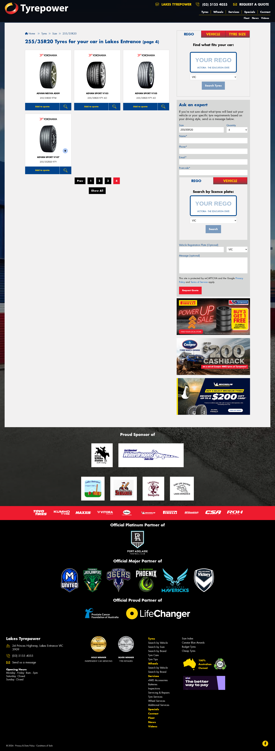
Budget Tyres (189, 646)
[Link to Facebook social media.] (265, 744)
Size (181, 125)
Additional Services (158, 705)
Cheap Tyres (188, 651)
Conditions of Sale (44, 745)
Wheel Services (156, 701)
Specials (249, 12)
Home (31, 33)
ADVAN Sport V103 (97, 93)
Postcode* (184, 168)
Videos (265, 18)
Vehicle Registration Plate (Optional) (198, 245)
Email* (183, 157)
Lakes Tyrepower (175, 4)
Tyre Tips (153, 659)
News (255, 18)
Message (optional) (189, 255)
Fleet (246, 18)
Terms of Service (199, 282)
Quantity (231, 125)
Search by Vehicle (158, 642)
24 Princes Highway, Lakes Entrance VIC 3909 (37, 647)
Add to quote (42, 106)
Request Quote (190, 290)
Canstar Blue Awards (193, 642)
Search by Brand (157, 651)
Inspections (154, 688)
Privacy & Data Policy (25, 745)
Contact (265, 12)
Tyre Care (153, 655)
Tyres (204, 12)
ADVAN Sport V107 (48, 157)
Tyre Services (155, 696)
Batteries (152, 684)
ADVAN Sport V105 (146, 93)
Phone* (183, 146)
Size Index (187, 638)
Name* (183, 136)
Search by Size (156, 647)
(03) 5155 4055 (214, 4)
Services (233, 12)
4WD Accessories (158, 680)
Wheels (218, 12)
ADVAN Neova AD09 (48, 93)
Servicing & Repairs (158, 692)
